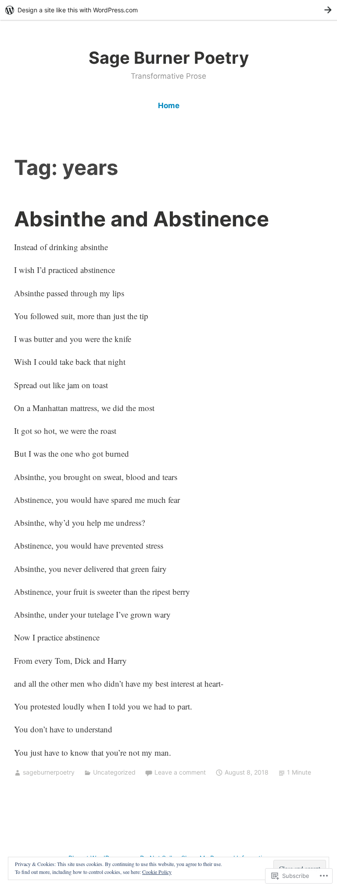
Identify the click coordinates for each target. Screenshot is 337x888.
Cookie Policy (157, 871)
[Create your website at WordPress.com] (168, 10)
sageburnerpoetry (49, 772)
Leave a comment (180, 772)
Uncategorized (114, 772)
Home (168, 105)
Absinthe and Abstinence (141, 218)
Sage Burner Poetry (169, 57)
